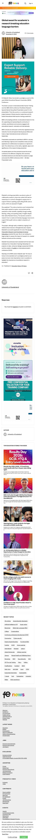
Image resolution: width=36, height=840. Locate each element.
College (7, 631)
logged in (16, 307)
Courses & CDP (7, 814)
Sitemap (5, 719)
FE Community (6, 713)
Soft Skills (15, 669)
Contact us (5, 712)
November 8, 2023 (11, 34)
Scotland (17, 666)
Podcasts (5, 782)
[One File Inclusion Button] (18, 349)
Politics (26, 662)
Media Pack (6, 768)
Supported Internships (11, 673)
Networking (6, 816)
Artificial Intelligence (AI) (11, 624)
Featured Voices (7, 756)
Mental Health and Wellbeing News (20, 655)
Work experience (15, 679)
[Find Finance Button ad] (18, 370)
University (28, 676)
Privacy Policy (6, 718)
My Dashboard (6, 797)
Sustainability (22, 673)
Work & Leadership (8, 732)
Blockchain (7, 628)
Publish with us (6, 715)
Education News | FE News (19, 266)
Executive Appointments (9, 744)
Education (5, 728)
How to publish (6, 792)
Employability (6, 731)
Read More (5, 834)
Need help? (5, 803)
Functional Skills (24, 642)
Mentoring (7, 659)
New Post (5, 795)
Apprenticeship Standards (20, 621)
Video (4, 784)
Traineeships (19, 676)
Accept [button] (24, 837)
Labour (23, 648)
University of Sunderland (13, 32)
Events (4, 798)
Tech (12, 676)
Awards (5, 811)
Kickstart (16, 648)
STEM (27, 669)
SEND (23, 666)
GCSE (13, 645)
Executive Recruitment (8, 745)
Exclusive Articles (7, 755)
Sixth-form (7, 669)
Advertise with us (7, 716)
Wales (6, 679)
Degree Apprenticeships (11, 642)
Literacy (7, 655)
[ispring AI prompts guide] (18, 328)
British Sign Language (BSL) (20, 628)
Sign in (31, 3)
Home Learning (21, 645)
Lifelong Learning (21, 652)
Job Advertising (7, 771)
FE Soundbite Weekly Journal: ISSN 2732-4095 (15, 758)
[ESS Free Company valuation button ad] (18, 390)
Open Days (5, 817)
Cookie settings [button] (12, 837)
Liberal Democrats (10, 652)
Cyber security (18, 638)
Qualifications (8, 666)
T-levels (7, 676)
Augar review (23, 624)
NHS (29, 659)
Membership (6, 801)
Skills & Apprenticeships (9, 734)
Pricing (4, 766)
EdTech (4, 729)
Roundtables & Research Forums (11, 819)
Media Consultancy (7, 772)
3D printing (8, 621)
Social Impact (6, 735)
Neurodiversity (22, 659)
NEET (14, 659)
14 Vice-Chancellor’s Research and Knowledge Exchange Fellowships (17, 232)
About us (5, 710)
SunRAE (14, 248)
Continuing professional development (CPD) (16, 635)
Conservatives (15, 631)
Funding (7, 645)
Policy (19, 662)
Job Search (5, 747)
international (8, 648)
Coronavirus (8, 638)
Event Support (6, 774)
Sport (21, 669)
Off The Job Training (10, 662)
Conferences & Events (8, 813)
